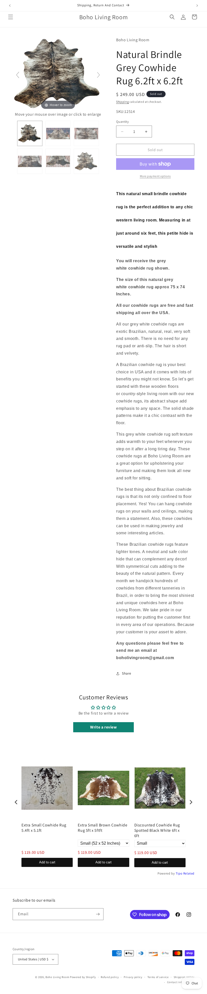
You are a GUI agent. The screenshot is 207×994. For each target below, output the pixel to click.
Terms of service (158, 977)
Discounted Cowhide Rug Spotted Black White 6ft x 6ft (157, 830)
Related (188, 873)
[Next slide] (98, 75)
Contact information (180, 982)
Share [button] (126, 673)
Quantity (122, 121)
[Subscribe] (97, 914)
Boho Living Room (57, 977)
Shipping (122, 102)
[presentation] (16, 802)
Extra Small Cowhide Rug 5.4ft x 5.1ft (43, 828)
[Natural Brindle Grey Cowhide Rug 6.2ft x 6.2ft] (29, 133)
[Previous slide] (18, 75)
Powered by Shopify (83, 977)
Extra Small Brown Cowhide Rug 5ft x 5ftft (102, 828)
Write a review (103, 727)
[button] (10, 17)
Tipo (179, 873)
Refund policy (110, 977)
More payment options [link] (155, 176)
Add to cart (47, 862)
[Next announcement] (197, 5)
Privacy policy (133, 977)
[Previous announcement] (9, 5)
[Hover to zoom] (58, 73)
